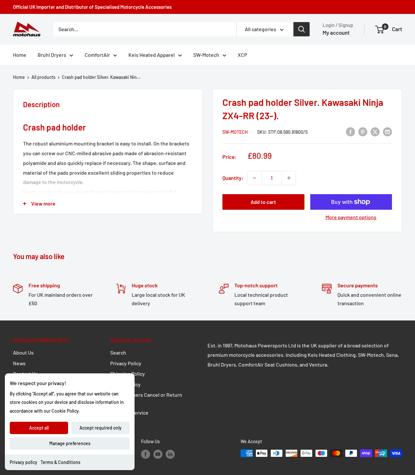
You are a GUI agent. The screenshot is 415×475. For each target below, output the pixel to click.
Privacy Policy (125, 363)
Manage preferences (69, 443)
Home (19, 55)
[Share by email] (387, 131)
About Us (23, 352)
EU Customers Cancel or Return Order (146, 398)
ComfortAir (97, 55)
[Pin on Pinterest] (362, 131)
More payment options (351, 217)
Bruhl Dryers (52, 55)
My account (336, 32)
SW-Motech (206, 55)
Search (118, 352)
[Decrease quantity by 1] (254, 178)
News (19, 363)
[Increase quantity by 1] (289, 178)
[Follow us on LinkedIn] (170, 453)
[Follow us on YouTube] (157, 453)
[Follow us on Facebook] (145, 453)
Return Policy (125, 384)
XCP (242, 55)
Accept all (39, 428)
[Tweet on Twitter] (375, 131)
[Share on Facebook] (350, 131)
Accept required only (100, 428)
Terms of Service (129, 412)
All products (43, 77)
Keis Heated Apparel (151, 55)
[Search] (301, 29)
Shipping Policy (127, 373)
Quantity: (232, 178)
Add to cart (263, 202)
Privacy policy (23, 462)
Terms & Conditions (60, 462)
